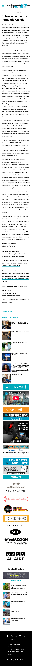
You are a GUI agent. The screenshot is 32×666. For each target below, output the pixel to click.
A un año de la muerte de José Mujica (19, 343)
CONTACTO (10, 654)
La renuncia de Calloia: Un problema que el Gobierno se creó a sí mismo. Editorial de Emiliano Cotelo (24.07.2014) (15, 263)
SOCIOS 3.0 (10, 647)
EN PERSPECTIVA (12, 639)
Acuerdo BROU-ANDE (17, 374)
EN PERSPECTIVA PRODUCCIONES (16, 649)
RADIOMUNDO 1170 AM (13, 642)
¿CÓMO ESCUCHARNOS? (14, 644)
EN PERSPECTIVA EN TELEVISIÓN (15, 651)
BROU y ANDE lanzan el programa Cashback (20, 332)
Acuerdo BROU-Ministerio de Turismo (19, 354)
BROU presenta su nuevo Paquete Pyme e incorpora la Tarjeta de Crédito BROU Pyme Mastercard (20, 322)
